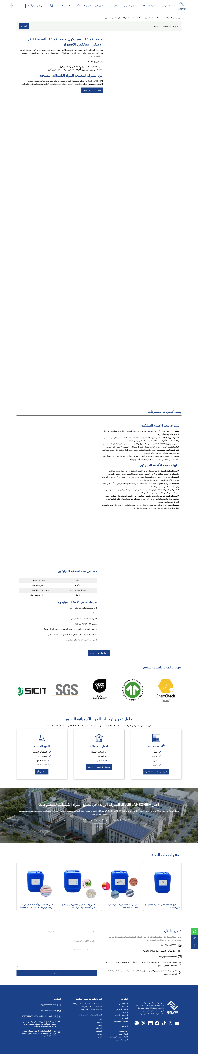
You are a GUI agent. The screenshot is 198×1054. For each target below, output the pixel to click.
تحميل (155, 26)
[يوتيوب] (177, 1023)
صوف (65, 69)
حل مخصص (123, 1031)
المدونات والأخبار (82, 5)
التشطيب (93, 66)
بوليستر (90, 69)
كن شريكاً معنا (99, 826)
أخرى (50, 69)
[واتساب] (194, 931)
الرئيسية (178, 17)
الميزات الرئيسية (171, 26)
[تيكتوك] (164, 1023)
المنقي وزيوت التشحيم (80, 66)
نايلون (84, 69)
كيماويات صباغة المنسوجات (91, 1006)
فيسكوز (71, 69)
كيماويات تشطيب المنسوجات (91, 1009)
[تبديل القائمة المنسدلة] (144, 5)
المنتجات (150, 5)
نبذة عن (99, 5)
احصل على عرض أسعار (36, 5)
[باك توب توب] (194, 945)
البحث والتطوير (131, 5)
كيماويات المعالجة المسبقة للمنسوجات (87, 1004)
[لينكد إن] (150, 1023)
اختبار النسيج (123, 1034)
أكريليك (78, 69)
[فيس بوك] (157, 1023)
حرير (54, 69)
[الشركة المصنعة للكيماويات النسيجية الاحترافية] (182, 5)
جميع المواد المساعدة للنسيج (156, 772)
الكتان (59, 69)
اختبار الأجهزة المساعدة (119, 1037)
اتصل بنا (66, 5)
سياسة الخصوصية (121, 1021)
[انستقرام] (170, 1023)
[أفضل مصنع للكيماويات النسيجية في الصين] (171, 1008)
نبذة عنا (125, 1012)
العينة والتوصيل (122, 1040)
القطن (96, 69)
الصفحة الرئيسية (167, 5)
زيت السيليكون (65, 66)
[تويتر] (143, 1023)
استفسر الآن (42, 772)
